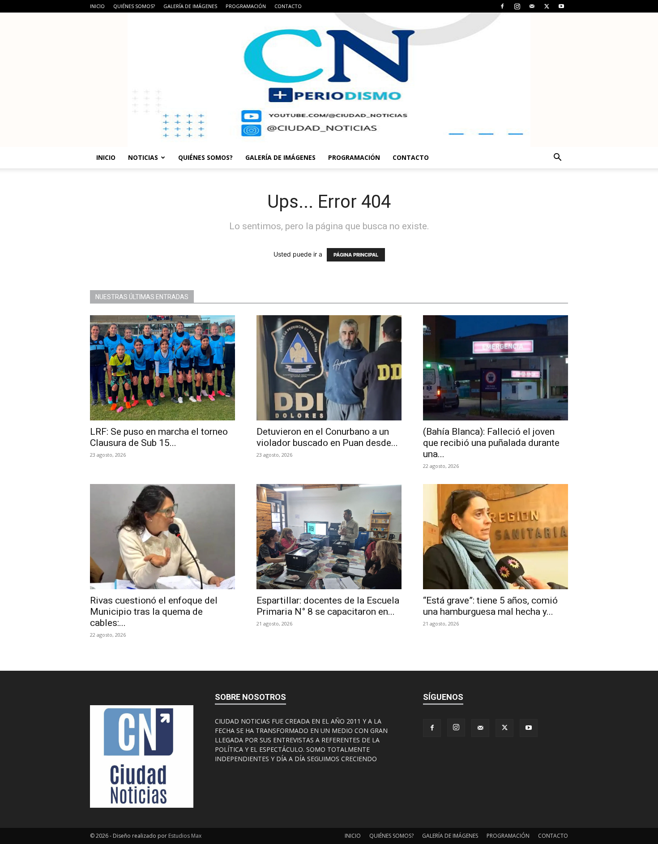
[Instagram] (517, 6)
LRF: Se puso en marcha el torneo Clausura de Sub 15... (159, 437)
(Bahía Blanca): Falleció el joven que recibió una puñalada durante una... (491, 442)
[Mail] (531, 6)
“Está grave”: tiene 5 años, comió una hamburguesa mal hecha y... (490, 606)
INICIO (97, 6)
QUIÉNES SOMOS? (134, 6)
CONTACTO (288, 6)
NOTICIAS (143, 157)
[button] (557, 158)
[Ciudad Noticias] (329, 80)
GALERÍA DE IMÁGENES (190, 6)
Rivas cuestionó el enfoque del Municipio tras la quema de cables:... (154, 611)
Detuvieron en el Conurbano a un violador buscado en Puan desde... (327, 437)
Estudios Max (184, 836)
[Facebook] (502, 6)
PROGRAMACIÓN (246, 6)
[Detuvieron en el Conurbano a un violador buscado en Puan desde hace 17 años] (329, 367)
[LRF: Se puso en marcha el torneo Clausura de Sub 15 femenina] (162, 367)
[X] (546, 6)
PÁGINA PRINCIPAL (355, 255)
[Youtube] (561, 6)
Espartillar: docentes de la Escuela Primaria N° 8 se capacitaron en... (327, 606)
